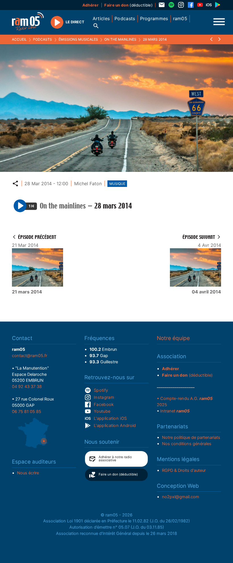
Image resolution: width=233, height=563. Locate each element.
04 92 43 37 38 (27, 386)
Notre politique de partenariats (191, 437)
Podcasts (42, 39)
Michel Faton (88, 183)
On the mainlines (120, 39)
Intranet (175, 411)
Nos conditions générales (186, 443)
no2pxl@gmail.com (180, 496)
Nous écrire (28, 473)
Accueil (19, 39)
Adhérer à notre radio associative (115, 458)
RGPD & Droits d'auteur (184, 470)
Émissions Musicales (78, 39)
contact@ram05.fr (29, 355)
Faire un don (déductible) (118, 474)
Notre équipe (173, 338)
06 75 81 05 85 (26, 411)
